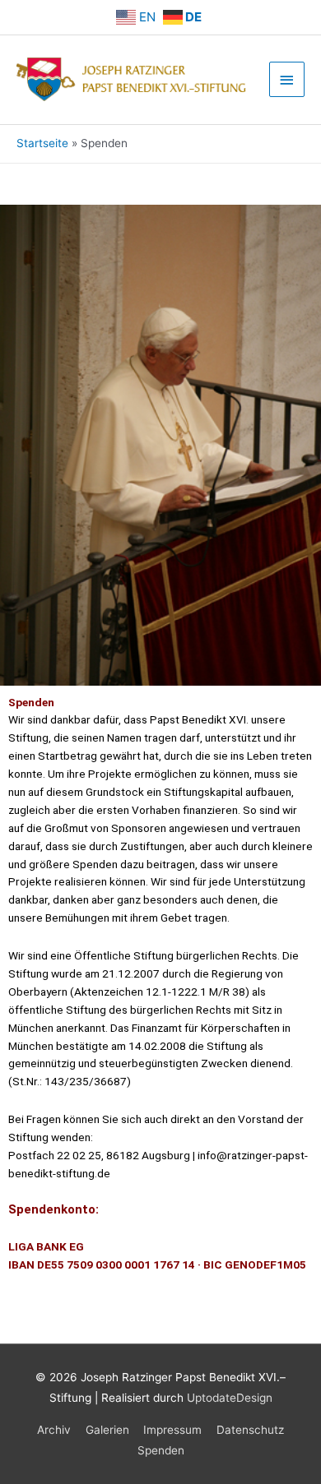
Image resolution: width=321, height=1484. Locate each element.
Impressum (172, 1429)
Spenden (160, 1450)
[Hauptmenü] (287, 79)
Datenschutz (250, 1429)
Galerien (107, 1429)
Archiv (54, 1429)
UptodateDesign (229, 1397)
